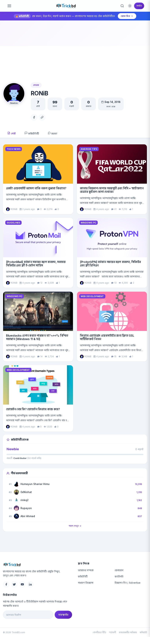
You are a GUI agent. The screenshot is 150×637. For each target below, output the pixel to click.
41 (115, 209)
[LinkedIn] (30, 584)
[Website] (42, 117)
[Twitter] (14, 584)
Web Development (92, 296)
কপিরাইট (143, 632)
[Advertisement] (75, 55)
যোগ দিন (125, 16)
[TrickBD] (37, 564)
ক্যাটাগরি (119, 576)
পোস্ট (13, 133)
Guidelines (13, 222)
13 (115, 282)
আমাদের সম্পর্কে (86, 570)
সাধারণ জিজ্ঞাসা (85, 582)
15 (115, 356)
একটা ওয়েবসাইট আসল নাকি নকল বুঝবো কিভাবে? (36, 188)
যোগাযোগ (119, 570)
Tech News (13, 149)
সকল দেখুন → (75, 525)
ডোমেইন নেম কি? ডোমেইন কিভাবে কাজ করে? (33, 409)
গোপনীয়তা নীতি (99, 632)
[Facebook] (34, 117)
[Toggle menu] (9, 5)
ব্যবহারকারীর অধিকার (128, 632)
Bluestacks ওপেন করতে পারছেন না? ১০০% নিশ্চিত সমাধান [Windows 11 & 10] (37, 337)
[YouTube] (22, 584)
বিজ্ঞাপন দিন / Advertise (127, 582)
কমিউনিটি (33, 133)
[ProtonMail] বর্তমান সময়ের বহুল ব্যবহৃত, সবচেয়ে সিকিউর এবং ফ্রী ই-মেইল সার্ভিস (36, 263)
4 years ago (102, 209)
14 (41, 356)
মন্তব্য (54, 133)
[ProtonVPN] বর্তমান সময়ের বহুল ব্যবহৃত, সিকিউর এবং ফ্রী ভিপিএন (110, 263)
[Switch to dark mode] (129, 5)
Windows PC (88, 222)
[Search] (122, 5)
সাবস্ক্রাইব (63, 614)
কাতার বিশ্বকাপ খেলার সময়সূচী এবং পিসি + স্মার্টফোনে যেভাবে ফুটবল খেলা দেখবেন (112, 190)
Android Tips (89, 149)
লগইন (139, 5)
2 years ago (28, 209)
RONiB (13, 209)
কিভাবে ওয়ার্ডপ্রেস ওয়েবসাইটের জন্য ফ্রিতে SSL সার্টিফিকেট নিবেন (107, 337)
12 (41, 282)
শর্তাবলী (112, 632)
